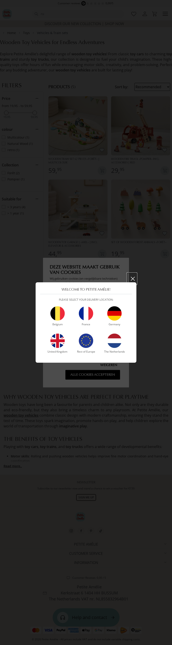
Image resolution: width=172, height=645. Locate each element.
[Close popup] (131, 278)
